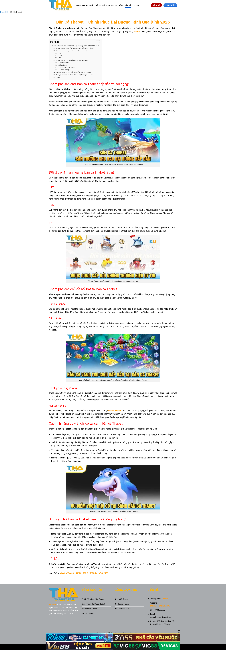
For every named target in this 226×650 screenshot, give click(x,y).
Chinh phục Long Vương (67, 67)
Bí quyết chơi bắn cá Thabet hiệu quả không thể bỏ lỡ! (74, 75)
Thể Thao (106, 5)
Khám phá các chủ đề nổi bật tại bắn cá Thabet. (72, 60)
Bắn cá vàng (63, 65)
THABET (52, 604)
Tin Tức (136, 5)
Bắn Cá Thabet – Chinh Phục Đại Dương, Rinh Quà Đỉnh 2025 (75, 46)
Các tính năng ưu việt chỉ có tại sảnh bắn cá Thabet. (73, 72)
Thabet (137, 31)
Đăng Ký (89, 5)
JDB (60, 55)
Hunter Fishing (64, 70)
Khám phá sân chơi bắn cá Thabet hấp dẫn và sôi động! (75, 48)
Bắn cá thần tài (64, 63)
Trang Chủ (80, 5)
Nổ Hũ (121, 5)
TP (60, 58)
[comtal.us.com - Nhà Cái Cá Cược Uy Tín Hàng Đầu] (60, 5)
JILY (60, 53)
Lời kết (58, 77)
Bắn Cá (128, 5)
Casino (114, 5)
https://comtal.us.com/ (160, 606)
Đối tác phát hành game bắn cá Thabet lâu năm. (72, 51)
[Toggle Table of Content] (96, 42)
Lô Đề (98, 5)
